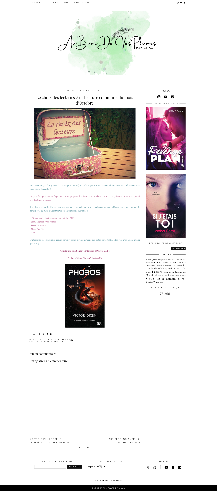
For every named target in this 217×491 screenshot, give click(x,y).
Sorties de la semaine (161, 278)
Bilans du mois (174, 259)
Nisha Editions (180, 275)
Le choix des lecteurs (52, 342)
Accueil (36, 3)
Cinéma (160, 265)
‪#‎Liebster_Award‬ (151, 259)
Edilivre (179, 265)
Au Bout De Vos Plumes (112, 480)
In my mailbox (169, 268)
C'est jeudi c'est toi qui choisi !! (166, 261)
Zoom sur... (159, 282)
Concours (167, 265)
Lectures (52, 3)
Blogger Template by (108, 488)
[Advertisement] (84, 413)
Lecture (157, 271)
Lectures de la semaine (174, 271)
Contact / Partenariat (76, 3)
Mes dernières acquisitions (160, 275)
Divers (174, 265)
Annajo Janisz (162, 259)
